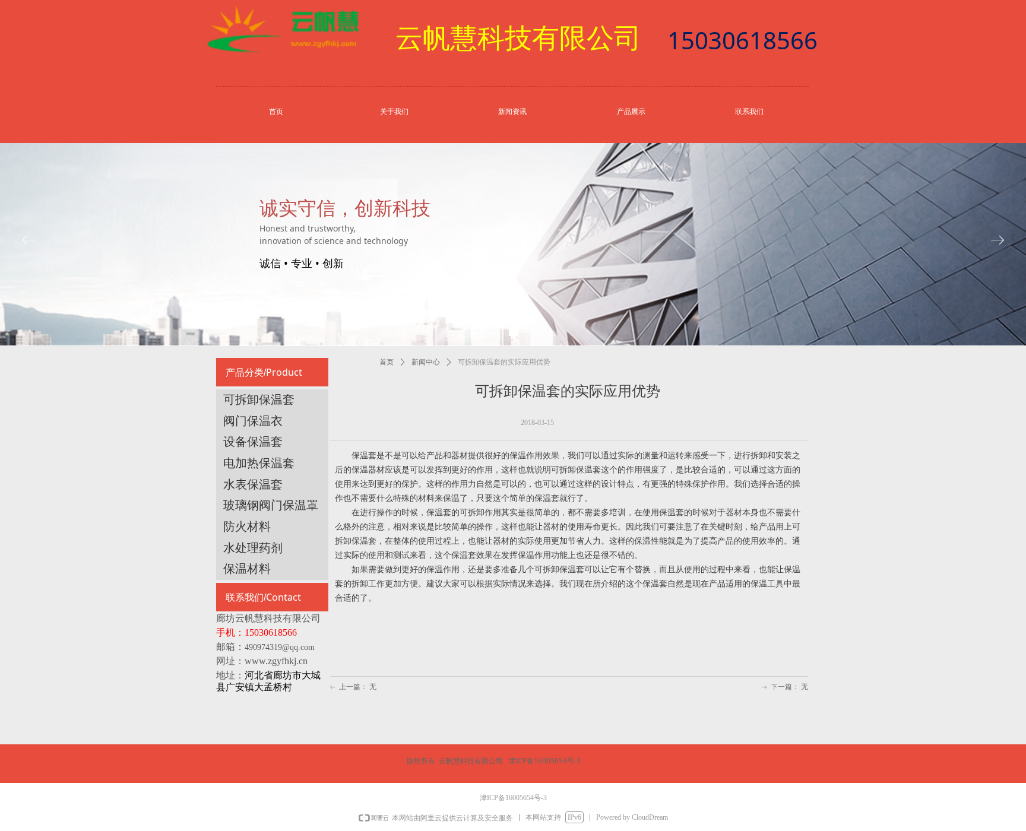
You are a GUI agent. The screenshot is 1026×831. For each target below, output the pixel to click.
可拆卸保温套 (258, 399)
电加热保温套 (258, 463)
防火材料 (247, 526)
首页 (386, 362)
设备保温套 (253, 441)
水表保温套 (253, 484)
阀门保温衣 (253, 420)
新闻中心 (425, 362)
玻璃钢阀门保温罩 (270, 505)
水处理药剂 (253, 547)
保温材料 (247, 568)
